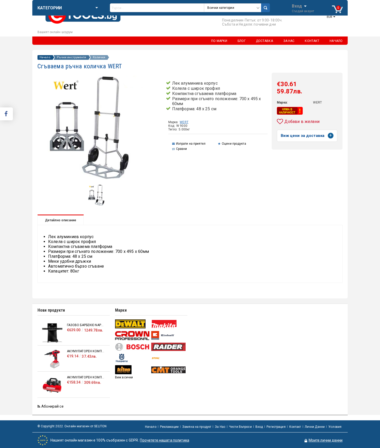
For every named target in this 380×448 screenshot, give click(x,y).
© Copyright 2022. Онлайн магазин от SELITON (72, 426)
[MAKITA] (168, 323)
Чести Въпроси (240, 427)
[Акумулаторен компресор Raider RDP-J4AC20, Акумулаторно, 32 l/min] (52, 385)
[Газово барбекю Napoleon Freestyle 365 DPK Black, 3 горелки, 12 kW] (52, 333)
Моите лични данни (326, 440)
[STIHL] (168, 358)
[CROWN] (132, 335)
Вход (297, 6)
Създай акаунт (303, 11)
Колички (99, 57)
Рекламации (169, 427)
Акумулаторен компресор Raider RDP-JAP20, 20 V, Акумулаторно (86, 351)
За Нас (220, 427)
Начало (45, 57)
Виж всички (124, 377)
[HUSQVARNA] (132, 358)
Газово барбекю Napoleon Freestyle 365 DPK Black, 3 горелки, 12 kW (86, 325)
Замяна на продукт (196, 427)
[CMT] (168, 369)
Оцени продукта (234, 143)
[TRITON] (132, 369)
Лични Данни (315, 427)
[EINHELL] (168, 335)
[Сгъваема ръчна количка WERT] (98, 205)
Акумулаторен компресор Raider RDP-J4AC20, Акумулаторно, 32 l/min (86, 377)
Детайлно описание (60, 220)
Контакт (295, 427)
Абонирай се (52, 406)
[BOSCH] (132, 347)
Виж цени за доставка (302, 135)
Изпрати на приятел (191, 143)
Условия (334, 427)
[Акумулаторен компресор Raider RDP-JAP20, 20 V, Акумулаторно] (52, 359)
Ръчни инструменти (71, 57)
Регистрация (276, 427)
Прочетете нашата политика (164, 440)
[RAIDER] (168, 347)
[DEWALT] (132, 323)
